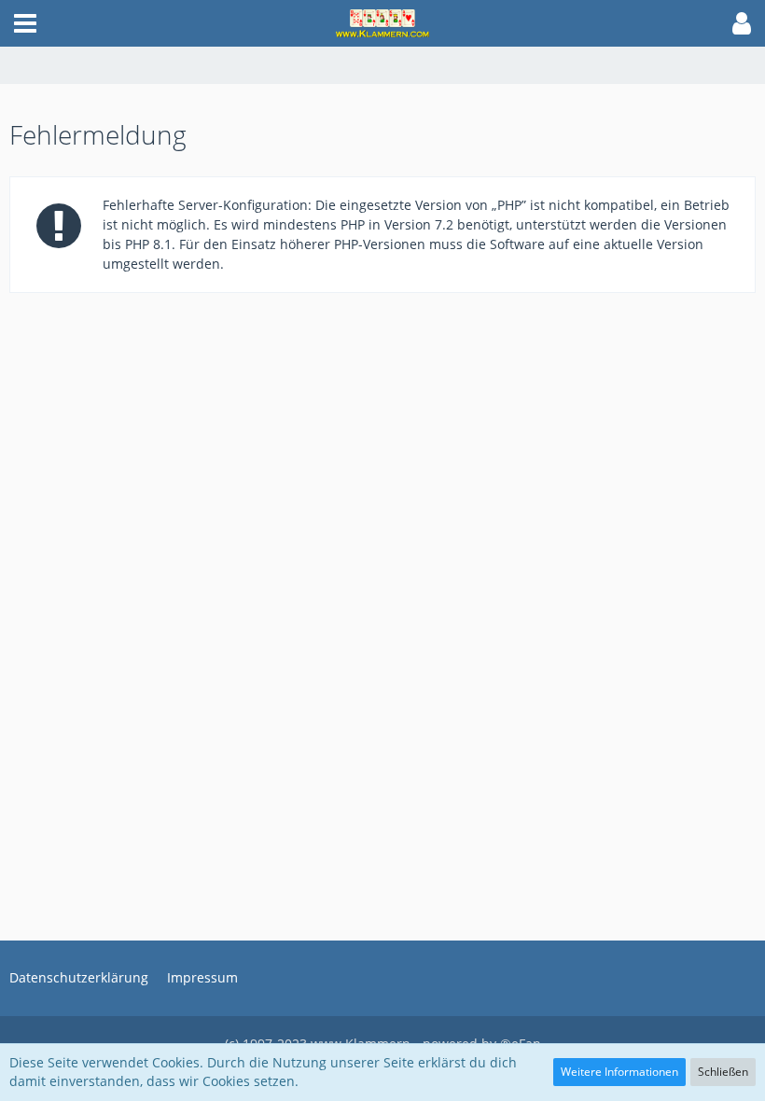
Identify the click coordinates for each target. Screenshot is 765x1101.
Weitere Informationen (619, 1072)
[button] (25, 23)
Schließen (723, 1072)
